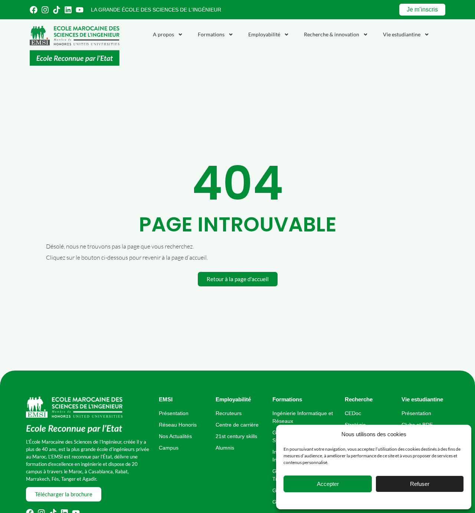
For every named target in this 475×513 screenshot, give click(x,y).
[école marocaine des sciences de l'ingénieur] (74, 415)
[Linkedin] (68, 10)
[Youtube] (79, 10)
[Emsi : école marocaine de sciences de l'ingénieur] (74, 46)
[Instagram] (45, 10)
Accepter (328, 484)
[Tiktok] (56, 10)
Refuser (419, 484)
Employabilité (264, 34)
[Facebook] (33, 10)
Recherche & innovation (331, 34)
